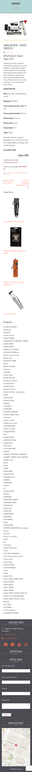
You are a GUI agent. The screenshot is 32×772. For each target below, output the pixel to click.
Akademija (7, 330)
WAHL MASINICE (7, 174)
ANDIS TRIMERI (9, 347)
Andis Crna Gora (9, 335)
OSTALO (6, 494)
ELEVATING (7, 406)
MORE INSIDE (8, 471)
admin (12, 52)
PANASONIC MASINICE (11, 500)
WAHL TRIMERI (9, 590)
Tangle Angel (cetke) (10, 548)
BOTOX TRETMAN (9, 366)
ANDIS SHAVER (9, 344)
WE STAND (7, 604)
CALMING (7, 372)
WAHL (26, 173)
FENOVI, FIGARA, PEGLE (11, 415)
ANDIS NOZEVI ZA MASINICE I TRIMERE (16, 341)
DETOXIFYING (8, 398)
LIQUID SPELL (8, 443)
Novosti (6, 485)
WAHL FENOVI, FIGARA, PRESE (13, 579)
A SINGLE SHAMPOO (10, 327)
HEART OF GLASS (9, 429)
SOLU (6, 539)
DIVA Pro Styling (9, 400)
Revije (6, 522)
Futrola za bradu (9, 420)
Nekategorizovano (9, 477)
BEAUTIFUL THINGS (10, 361)
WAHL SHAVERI (9, 587)
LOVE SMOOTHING (9, 449)
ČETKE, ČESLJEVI (9, 378)
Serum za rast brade (10, 536)
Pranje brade (8, 508)
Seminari (7, 534)
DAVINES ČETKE (9, 386)
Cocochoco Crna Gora (10, 381)
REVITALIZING (8, 525)
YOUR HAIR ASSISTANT (11, 613)
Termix (6, 551)
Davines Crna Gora (9, 389)
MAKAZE (7, 451)
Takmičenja (7, 545)
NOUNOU (7, 480)
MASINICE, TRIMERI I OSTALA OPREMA (16, 173)
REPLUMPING (8, 519)
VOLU (6, 570)
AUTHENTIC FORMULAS (11, 352)
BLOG (6, 364)
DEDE (6, 395)
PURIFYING (7, 511)
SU (5, 542)
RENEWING (7, 517)
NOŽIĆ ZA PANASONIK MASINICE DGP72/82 (22, 183)
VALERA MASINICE (10, 568)
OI (5, 488)
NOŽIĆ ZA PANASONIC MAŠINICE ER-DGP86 (15, 252)
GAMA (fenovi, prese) (10, 423)
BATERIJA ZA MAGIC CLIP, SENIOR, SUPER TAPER (14, 283)
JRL (5, 434)
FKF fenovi (7, 417)
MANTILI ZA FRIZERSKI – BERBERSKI (15, 454)
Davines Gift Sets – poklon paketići (14, 392)
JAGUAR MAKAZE (9, 432)
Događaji (6, 403)
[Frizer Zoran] (16, 4)
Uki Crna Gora (8, 559)
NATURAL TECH (9, 474)
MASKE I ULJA (8, 460)
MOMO (6, 468)
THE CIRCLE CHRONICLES (12, 553)
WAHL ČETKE (8, 576)
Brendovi (7, 369)
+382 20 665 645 (10, 635)
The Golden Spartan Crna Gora (13, 556)
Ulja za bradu (8, 562)
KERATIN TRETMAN (10, 440)
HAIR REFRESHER (9, 426)
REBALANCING (8, 514)
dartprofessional (9, 383)
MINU (6, 466)
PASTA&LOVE (8, 505)
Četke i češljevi (8, 375)
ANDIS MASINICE (9, 338)
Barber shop (8, 358)
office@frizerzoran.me (11, 638)
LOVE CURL (7, 446)
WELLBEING (8, 607)
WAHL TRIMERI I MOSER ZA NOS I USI (15, 593)
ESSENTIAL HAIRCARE (11, 412)
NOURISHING (8, 483)
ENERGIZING (8, 409)
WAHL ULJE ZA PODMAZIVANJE (14, 596)
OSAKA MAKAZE (9, 491)
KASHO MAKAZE (9, 437)
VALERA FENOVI (9, 565)
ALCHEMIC (7, 332)
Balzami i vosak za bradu (11, 355)
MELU (6, 463)
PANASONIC (7, 497)
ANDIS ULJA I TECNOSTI (11, 349)
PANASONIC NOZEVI (10, 502)
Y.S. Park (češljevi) (9, 610)
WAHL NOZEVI (8, 585)
